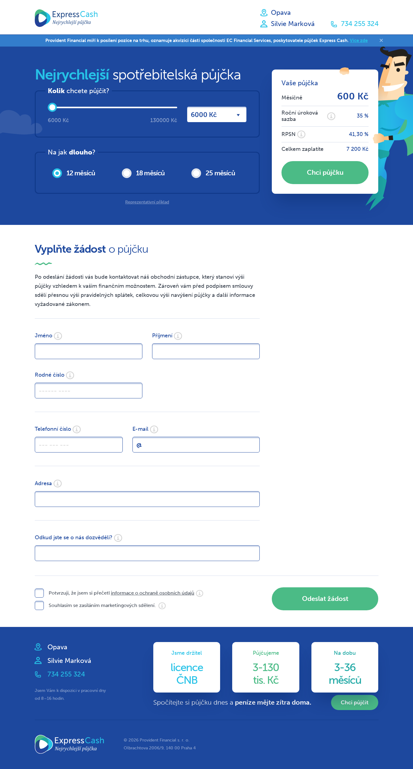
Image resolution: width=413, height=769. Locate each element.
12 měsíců (81, 173)
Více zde (359, 40)
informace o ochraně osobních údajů (152, 593)
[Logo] (66, 18)
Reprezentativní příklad (147, 202)
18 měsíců (150, 173)
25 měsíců (220, 173)
